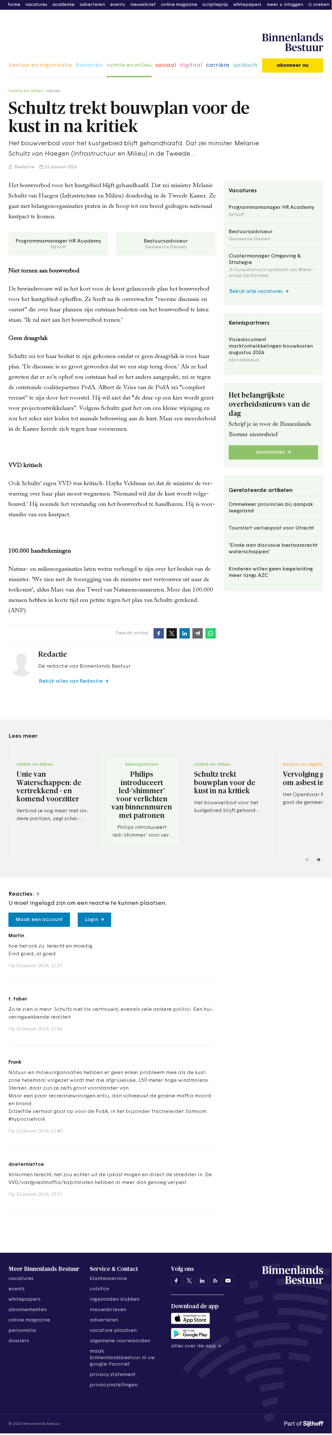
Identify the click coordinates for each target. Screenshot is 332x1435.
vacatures (36, 4)
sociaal (165, 65)
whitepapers (247, 4)
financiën (89, 65)
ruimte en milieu (129, 65)
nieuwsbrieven (108, 1309)
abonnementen (27, 1309)
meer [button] (272, 4)
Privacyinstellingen (114, 1385)
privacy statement (113, 1374)
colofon (99, 1289)
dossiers (18, 1341)
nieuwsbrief (143, 4)
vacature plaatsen (113, 1330)
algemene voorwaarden (120, 1341)
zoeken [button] (321, 4)
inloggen (293, 4)
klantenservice (108, 1278)
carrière (217, 65)
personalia (22, 1330)
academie (63, 4)
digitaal (191, 65)
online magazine (179, 4)
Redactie (24, 167)
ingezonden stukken (114, 1299)
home (14, 4)
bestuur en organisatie (40, 65)
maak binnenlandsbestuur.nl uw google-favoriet (122, 1358)
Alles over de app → (196, 1346)
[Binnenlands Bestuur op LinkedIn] (202, 1280)
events (117, 4)
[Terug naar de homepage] (292, 42)
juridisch (245, 65)
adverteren (92, 4)
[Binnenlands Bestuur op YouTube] (228, 1280)
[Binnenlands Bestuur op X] (189, 1280)
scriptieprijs (215, 4)
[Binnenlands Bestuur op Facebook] (176, 1280)
